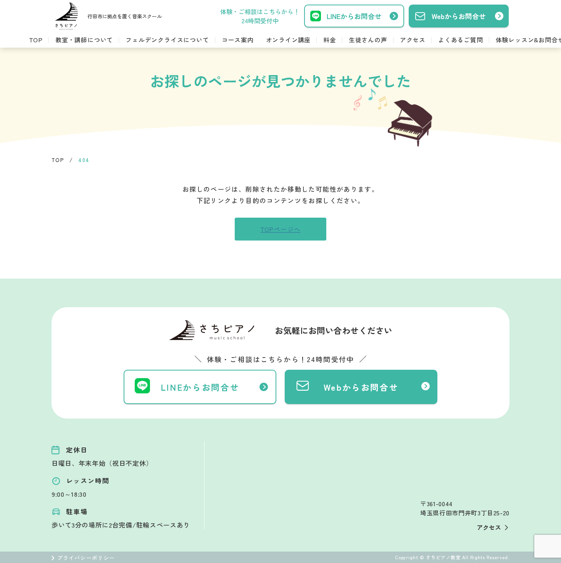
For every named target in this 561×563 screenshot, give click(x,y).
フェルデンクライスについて (167, 39)
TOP (36, 39)
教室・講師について (84, 39)
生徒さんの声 (368, 39)
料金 (329, 39)
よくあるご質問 (460, 39)
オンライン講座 (288, 39)
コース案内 (238, 39)
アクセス (413, 39)
